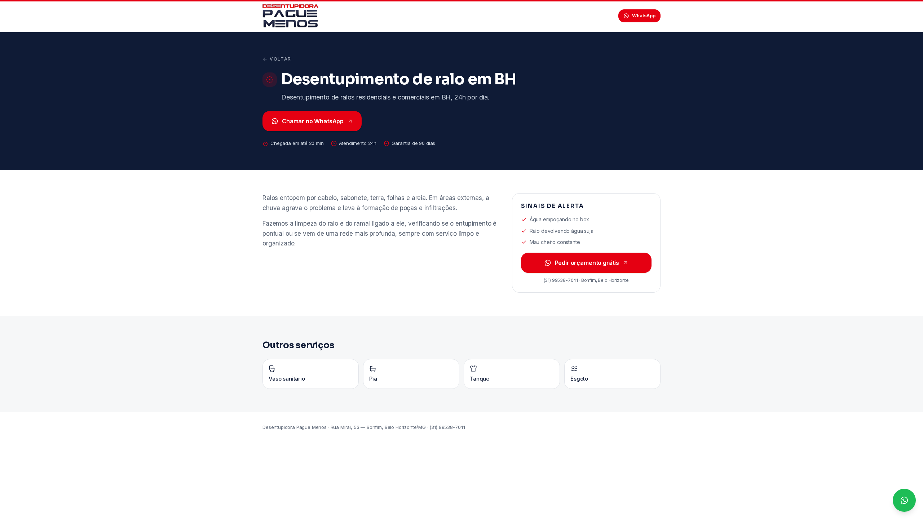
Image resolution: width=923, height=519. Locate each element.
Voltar (280, 59)
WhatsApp (643, 15)
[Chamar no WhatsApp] (904, 500)
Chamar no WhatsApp (313, 121)
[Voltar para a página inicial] (290, 15)
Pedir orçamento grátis (587, 262)
